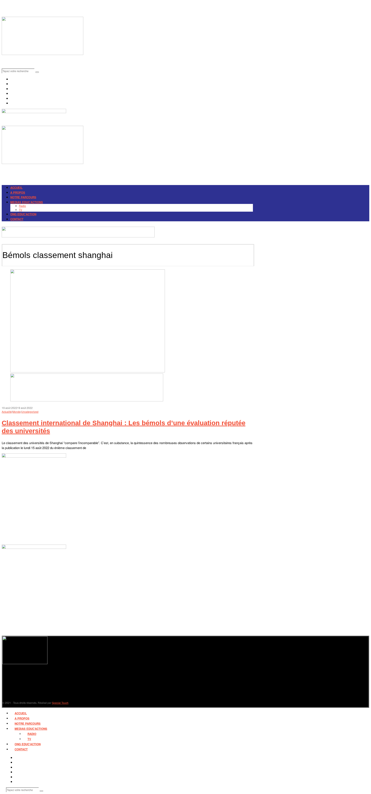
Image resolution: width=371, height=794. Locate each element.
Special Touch (60, 702)
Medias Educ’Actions (26, 202)
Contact (16, 219)
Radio (22, 206)
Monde (16, 411)
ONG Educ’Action (23, 214)
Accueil (16, 187)
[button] (37, 72)
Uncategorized (29, 411)
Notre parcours (23, 197)
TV (20, 209)
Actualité (7, 411)
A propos (17, 192)
